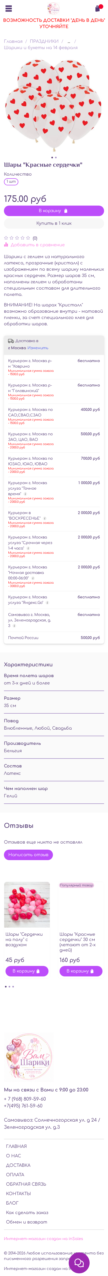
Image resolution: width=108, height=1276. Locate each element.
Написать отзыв (28, 855)
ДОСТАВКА (18, 1165)
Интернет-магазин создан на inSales (43, 1239)
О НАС (13, 1156)
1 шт (11, 182)
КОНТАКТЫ (18, 1193)
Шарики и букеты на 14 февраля (41, 47)
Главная (13, 41)
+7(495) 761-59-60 (23, 1105)
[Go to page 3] (13, 986)
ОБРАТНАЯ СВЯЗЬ (26, 1184)
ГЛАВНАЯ (16, 1146)
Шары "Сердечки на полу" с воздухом (24, 939)
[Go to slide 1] (52, 157)
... (69, 41)
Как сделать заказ (27, 1212)
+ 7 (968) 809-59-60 (25, 1099)
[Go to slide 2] (56, 157)
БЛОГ (12, 1203)
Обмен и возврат (26, 1222)
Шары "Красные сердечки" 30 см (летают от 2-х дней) (78, 942)
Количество (18, 174)
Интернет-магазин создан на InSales (43, 1269)
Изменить (38, 348)
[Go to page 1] (6, 986)
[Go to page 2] (9, 986)
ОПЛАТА (15, 1175)
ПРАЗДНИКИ (44, 41)
